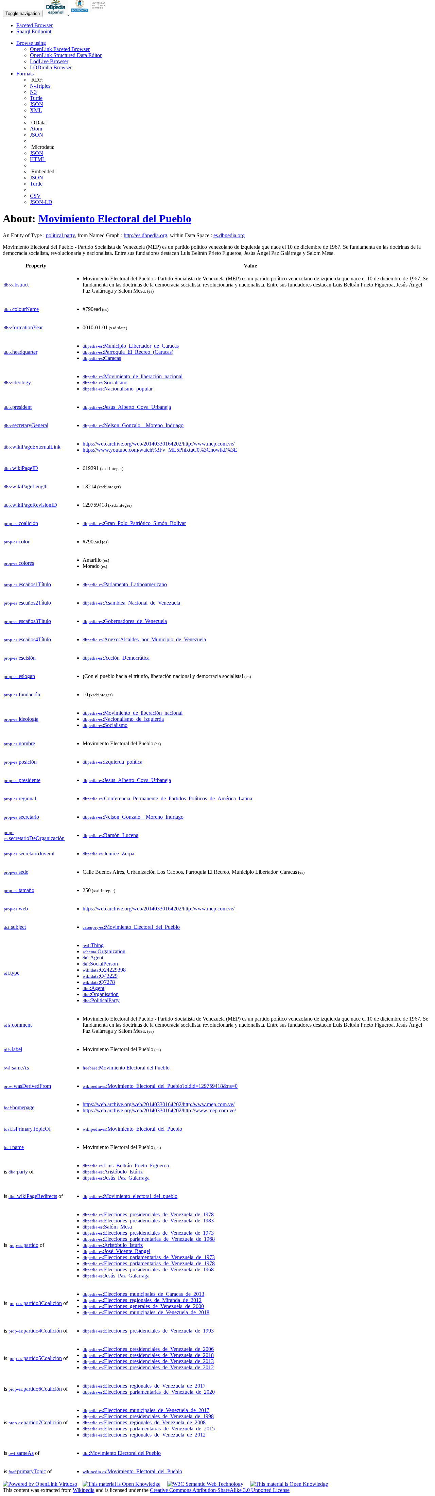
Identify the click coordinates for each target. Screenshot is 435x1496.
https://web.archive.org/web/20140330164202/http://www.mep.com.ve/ (159, 1110)
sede (16, 872)
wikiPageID (21, 468)
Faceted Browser (34, 25)
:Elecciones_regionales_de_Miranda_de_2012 (142, 1300)
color (17, 541)
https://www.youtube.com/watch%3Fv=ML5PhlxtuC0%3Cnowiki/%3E (160, 450)
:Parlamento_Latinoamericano (125, 584)
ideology (17, 382)
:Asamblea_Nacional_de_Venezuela (131, 603)
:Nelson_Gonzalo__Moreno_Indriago (133, 425)
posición (20, 762)
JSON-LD (41, 202)
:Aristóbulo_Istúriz (113, 1172)
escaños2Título (27, 603)
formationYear (23, 327)
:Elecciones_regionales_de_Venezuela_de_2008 (144, 1422)
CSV (35, 196)
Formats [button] (25, 73)
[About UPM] (89, 13)
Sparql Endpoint (33, 31)
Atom (36, 129)
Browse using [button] (31, 43)
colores (19, 563)
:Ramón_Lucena (110, 835)
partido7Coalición (35, 1422)
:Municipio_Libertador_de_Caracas (131, 346)
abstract (16, 285)
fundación (22, 694)
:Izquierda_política (112, 762)
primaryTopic (27, 1471)
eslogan (19, 676)
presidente (22, 780)
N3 (33, 92)
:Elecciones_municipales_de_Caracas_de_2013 (143, 1294)
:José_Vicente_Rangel (116, 1251)
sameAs (16, 1068)
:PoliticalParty (101, 1000)
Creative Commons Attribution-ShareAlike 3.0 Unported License (220, 1490)
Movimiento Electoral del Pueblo (114, 218)
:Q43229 (100, 976)
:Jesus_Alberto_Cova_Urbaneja (127, 407)
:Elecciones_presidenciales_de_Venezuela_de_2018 (148, 1355)
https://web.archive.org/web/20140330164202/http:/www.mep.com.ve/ (158, 444)
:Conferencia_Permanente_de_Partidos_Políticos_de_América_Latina (167, 798)
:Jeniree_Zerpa (108, 853)
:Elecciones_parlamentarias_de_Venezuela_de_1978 (149, 1263)
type (11, 973)
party (18, 1172)
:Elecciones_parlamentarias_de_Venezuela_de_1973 (149, 1257)
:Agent (93, 957)
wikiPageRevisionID (30, 505)
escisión (20, 658)
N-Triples (40, 86)
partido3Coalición (35, 1303)
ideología (21, 719)
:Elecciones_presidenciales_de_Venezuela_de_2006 (148, 1349)
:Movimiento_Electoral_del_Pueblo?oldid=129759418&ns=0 (160, 1086)
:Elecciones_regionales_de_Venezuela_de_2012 (144, 1435)
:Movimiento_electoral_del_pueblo (130, 1196)
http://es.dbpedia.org (145, 235)
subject (15, 927)
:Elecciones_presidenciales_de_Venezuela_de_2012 (148, 1367)
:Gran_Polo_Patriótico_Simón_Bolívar (134, 523)
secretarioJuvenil (29, 853)
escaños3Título (27, 621)
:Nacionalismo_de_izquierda (123, 719)
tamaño (19, 890)
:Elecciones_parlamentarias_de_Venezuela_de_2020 (149, 1392)
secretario (21, 817)
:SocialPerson (100, 964)
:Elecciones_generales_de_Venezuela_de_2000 (143, 1306)
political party (60, 235)
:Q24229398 (104, 970)
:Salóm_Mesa (107, 1227)
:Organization (104, 951)
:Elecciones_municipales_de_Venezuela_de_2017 (146, 1410)
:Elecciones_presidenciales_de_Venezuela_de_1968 (148, 1269)
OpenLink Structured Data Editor (66, 55)
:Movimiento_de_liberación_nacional (132, 376)
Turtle (36, 98)
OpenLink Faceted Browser (60, 49)
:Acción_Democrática (116, 658)
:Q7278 (99, 982)
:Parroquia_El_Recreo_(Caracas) (128, 352)
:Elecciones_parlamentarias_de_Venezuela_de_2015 (149, 1428)
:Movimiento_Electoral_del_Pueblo (131, 927)
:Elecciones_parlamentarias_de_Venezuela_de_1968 (149, 1239)
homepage (19, 1107)
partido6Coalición (35, 1389)
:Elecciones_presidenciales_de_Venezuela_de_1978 (148, 1214)
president (18, 407)
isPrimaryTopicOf (27, 1129)
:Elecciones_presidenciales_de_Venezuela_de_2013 (148, 1361)
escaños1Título (27, 584)
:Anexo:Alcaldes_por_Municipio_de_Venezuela (144, 639)
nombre (19, 743)
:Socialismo (105, 382)
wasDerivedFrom (27, 1086)
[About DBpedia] (56, 13)
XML (36, 110)
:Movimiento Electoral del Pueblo (126, 1068)
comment (18, 1025)
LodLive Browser (49, 61)
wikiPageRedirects (32, 1196)
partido (23, 1245)
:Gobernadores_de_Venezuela (125, 621)
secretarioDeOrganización (34, 835)
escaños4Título (27, 639)
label (13, 1049)
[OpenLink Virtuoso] (40, 1484)
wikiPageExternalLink (32, 447)
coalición (21, 523)
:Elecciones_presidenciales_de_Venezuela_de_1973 (148, 1233)
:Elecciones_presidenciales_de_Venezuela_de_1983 (148, 1220)
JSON (36, 104)
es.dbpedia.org (229, 235)
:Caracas (102, 358)
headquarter (20, 352)
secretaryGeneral (26, 425)
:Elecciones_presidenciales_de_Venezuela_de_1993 (148, 1331)
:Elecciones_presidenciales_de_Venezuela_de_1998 (148, 1416)
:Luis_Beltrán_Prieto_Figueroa (126, 1165)
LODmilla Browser (51, 67)
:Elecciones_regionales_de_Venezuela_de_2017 (144, 1386)
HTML (38, 159)
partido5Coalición (35, 1358)
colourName (21, 309)
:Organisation (101, 994)
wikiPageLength (26, 486)
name (14, 1147)
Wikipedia (83, 1490)
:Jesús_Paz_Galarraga (116, 1178)
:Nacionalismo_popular (118, 389)
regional (20, 798)
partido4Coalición (35, 1331)
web (16, 908)
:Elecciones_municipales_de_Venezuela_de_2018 (146, 1312)
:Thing (93, 945)
